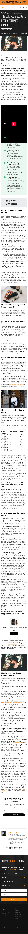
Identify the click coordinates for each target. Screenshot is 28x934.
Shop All (17, 918)
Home (2, 12)
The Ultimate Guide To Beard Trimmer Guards (11, 13)
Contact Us (4, 929)
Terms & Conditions (19, 931)
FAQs (3, 931)
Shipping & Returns (6, 927)
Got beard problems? (7, 881)
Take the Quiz (5, 925)
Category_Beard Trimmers (6, 29)
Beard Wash (18, 914)
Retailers (17, 929)
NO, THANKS (14, 819)
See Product (14, 633)
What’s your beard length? (9, 874)
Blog (6, 12)
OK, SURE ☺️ (14, 814)
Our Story (17, 925)
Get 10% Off (14, 899)
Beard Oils (17, 910)
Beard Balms (18, 912)
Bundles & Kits (18, 916)
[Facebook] (26, 33)
